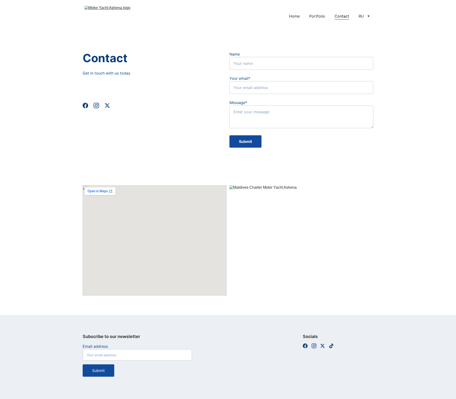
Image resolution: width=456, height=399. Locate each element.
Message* (238, 102)
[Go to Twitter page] (107, 105)
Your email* (239, 78)
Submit (245, 141)
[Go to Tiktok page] (331, 345)
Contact (342, 16)
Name (234, 54)
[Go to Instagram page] (99, 105)
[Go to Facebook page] (88, 105)
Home (294, 16)
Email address (95, 346)
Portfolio (317, 16)
